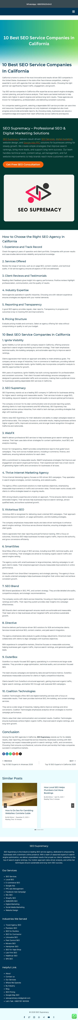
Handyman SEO (12, 946)
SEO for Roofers (12, 931)
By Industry (10, 986)
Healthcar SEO (11, 956)
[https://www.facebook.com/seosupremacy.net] (24, 1017)
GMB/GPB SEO (12, 901)
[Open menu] (73, 12)
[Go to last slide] (5, 805)
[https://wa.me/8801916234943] (39, 1017)
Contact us (10, 977)
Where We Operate (13, 983)
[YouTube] (49, 1017)
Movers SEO (11, 943)
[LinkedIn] (7, 753)
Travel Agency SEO (13, 925)
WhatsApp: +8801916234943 (39, 4)
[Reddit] (17, 753)
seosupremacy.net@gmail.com (18, 998)
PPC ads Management (14, 889)
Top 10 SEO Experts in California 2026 (60, 762)
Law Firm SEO (11, 953)
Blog (7, 989)
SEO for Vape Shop (13, 950)
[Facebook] (3, 753)
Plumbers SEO (11, 928)
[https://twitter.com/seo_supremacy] (29, 1017)
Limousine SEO (12, 937)
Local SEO (10, 880)
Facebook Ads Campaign (16, 892)
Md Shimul (10, 817)
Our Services (11, 980)
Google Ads (10, 886)
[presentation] (19, 794)
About (8, 973)
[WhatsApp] (10, 753)
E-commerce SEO (13, 883)
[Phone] (54, 1017)
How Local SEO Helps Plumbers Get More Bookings (54, 790)
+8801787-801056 (21, 1001)
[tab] (35, 829)
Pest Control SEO (13, 940)
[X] (20, 753)
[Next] (72, 805)
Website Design (12, 910)
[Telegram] (44, 1017)
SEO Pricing (10, 992)
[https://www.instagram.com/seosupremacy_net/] (34, 1017)
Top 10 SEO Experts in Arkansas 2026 (17, 762)
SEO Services (11, 876)
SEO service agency (45, 852)
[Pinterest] (13, 753)
